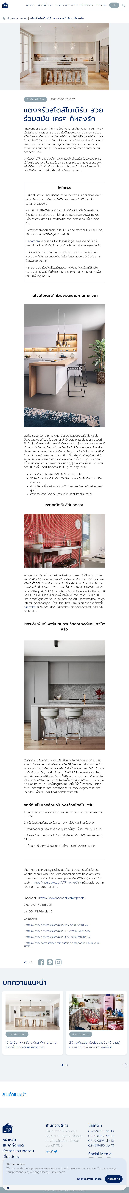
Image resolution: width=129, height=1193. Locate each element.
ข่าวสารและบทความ (66, 5)
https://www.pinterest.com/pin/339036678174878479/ (58, 937)
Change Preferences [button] (89, 1178)
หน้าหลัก (30, 5)
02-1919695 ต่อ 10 (101, 1140)
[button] (125, 1065)
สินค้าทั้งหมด (45, 5)
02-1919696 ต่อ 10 (101, 1145)
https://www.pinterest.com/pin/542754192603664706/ (58, 931)
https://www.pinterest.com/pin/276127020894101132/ (57, 925)
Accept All (113, 1178)
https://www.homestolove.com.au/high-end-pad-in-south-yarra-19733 (62, 944)
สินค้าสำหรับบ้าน (35, 99)
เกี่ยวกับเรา (86, 5)
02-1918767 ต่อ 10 (101, 1136)
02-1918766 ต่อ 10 (101, 1131)
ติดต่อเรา (101, 5)
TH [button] (113, 5)
